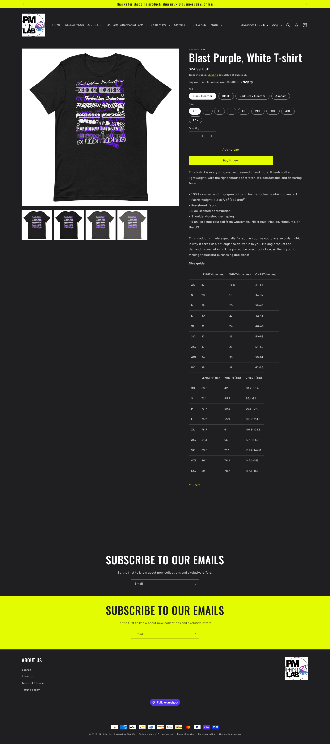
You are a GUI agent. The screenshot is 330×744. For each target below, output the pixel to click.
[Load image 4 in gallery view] (132, 225)
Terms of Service (33, 683)
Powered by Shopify (124, 734)
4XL (288, 111)
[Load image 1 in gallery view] (37, 225)
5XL (195, 119)
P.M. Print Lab (106, 734)
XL (243, 111)
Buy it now (231, 160)
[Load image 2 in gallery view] (69, 225)
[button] (83, 25)
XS (195, 111)
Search (26, 669)
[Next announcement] (307, 4)
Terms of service (185, 734)
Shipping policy (207, 734)
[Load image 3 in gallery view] (101, 225)
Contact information (230, 734)
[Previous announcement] (23, 4)
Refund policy (31, 689)
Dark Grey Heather (252, 96)
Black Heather (202, 96)
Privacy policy (165, 734)
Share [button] (196, 485)
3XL (273, 111)
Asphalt (280, 96)
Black (226, 96)
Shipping (213, 75)
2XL (257, 111)
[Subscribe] (195, 583)
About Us (28, 676)
